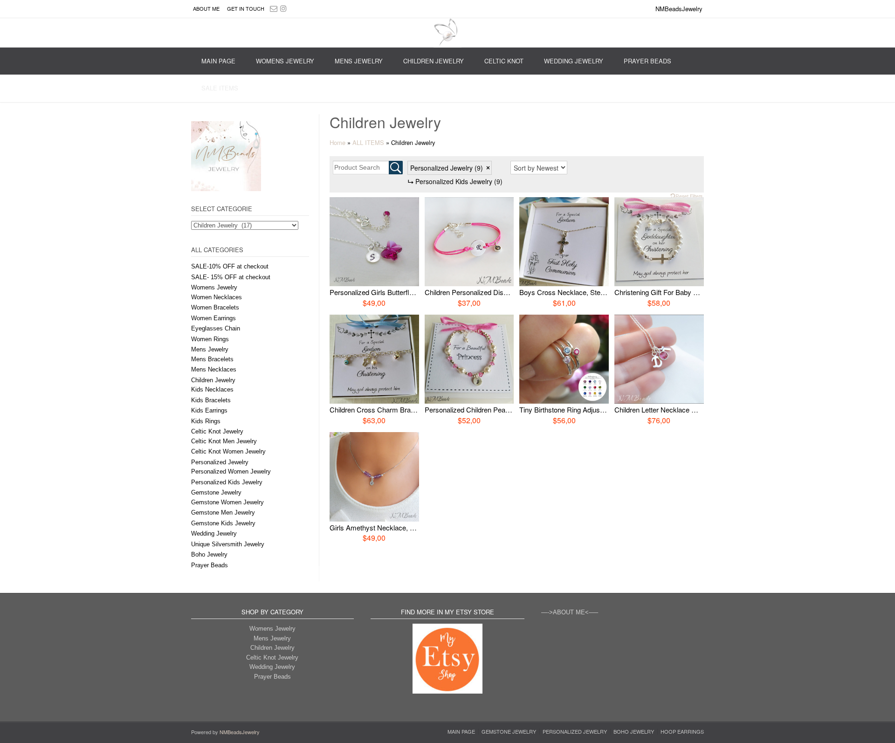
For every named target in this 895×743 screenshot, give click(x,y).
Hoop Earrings (682, 732)
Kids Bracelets (211, 400)
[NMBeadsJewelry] (447, 33)
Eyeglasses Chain (215, 328)
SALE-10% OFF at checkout (229, 266)
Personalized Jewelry (219, 462)
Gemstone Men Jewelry (223, 512)
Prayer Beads (647, 60)
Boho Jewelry (209, 554)
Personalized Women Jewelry (231, 471)
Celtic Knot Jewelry (217, 431)
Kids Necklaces (212, 389)
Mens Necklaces (213, 369)
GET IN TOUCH (245, 8)
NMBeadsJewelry (240, 732)
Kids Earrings (209, 410)
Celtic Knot (503, 60)
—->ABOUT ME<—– (569, 612)
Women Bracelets (215, 307)
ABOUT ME (206, 8)
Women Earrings (213, 318)
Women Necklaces (216, 297)
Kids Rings (205, 421)
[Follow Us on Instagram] (283, 8)
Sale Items (219, 87)
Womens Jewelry (285, 60)
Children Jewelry (433, 60)
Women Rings (210, 339)
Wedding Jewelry (573, 60)
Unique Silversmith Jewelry (227, 544)
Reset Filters (688, 196)
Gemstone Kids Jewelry (223, 523)
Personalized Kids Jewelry (226, 482)
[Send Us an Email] (273, 8)
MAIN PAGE (218, 60)
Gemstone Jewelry (216, 492)
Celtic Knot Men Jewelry (224, 441)
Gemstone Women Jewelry (227, 502)
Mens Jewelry (359, 60)
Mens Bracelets (212, 359)
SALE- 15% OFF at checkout (230, 277)
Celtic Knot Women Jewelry (228, 451)
